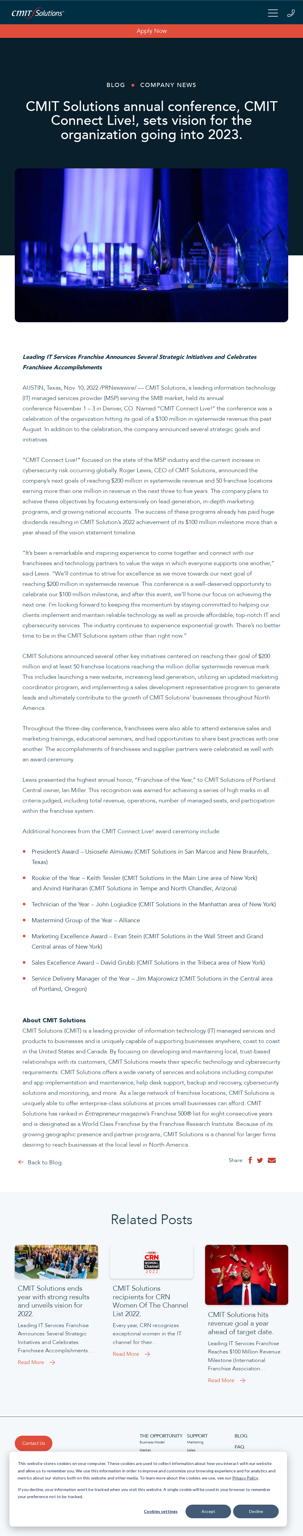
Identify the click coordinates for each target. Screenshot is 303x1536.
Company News (168, 85)
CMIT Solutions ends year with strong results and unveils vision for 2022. (53, 1301)
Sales (191, 1450)
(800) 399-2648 (291, 13)
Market (145, 1450)
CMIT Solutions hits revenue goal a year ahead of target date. (241, 1323)
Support (197, 1436)
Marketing (195, 1442)
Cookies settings (161, 1511)
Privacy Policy (245, 1477)
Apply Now (152, 31)
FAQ (239, 1447)
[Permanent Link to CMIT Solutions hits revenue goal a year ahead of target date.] (246, 1275)
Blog (116, 85)
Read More (31, 1363)
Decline (256, 1511)
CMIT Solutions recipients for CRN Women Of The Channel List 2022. (150, 1301)
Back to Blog (45, 1163)
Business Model (152, 1442)
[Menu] (273, 14)
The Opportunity (161, 1436)
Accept (208, 1511)
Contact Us (33, 1443)
